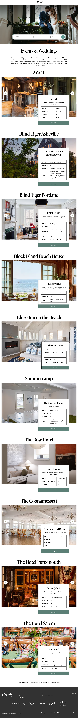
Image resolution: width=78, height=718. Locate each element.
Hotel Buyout (53, 469)
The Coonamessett (39, 500)
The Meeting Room (53, 403)
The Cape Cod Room (55, 529)
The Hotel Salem (39, 623)
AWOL (39, 72)
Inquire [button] (54, 123)
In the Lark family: (19, 703)
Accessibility (49, 713)
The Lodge (53, 99)
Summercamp (39, 378)
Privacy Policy (57, 713)
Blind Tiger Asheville (39, 133)
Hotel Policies (43, 694)
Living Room (53, 212)
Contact (74, 713)
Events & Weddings (39, 50)
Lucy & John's (53, 588)
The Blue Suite (55, 345)
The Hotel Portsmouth (39, 562)
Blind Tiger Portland (39, 195)
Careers (21, 695)
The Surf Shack (53, 283)
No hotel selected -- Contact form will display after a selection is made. (39, 682)
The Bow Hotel (39, 439)
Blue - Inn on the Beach (39, 317)
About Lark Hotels (23, 694)
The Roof (53, 649)
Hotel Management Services (46, 695)
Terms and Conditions (66, 713)
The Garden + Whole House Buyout (53, 153)
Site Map (43, 713)
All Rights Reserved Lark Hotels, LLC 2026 (11, 713)
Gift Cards (21, 697)
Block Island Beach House (39, 256)
